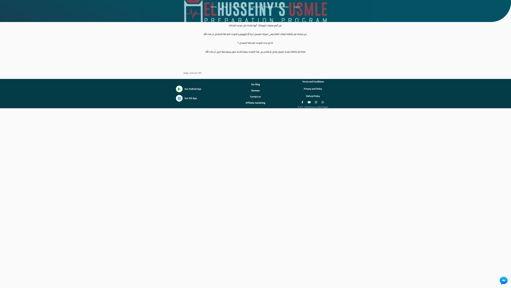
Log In (297, 7)
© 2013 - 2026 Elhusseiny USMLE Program (313, 107)
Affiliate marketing (255, 103)
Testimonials (238, 7)
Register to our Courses (277, 7)
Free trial (255, 7)
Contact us (255, 96)
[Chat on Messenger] (504, 281)
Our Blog (255, 84)
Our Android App (193, 89)
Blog (224, 7)
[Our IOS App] (179, 98)
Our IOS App (191, 98)
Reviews (255, 90)
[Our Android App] (179, 89)
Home (214, 7)
